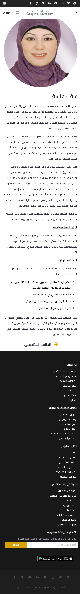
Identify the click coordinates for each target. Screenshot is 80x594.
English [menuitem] (6, 12)
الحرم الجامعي (69, 385)
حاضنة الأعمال (69, 519)
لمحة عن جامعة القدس (64, 371)
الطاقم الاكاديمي (68, 462)
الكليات (73, 452)
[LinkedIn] (49, 3)
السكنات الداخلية (68, 510)
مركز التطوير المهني (67, 524)
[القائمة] (17, 12)
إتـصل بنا (73, 400)
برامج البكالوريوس (68, 419)
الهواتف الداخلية (68, 476)
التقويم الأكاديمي (67, 467)
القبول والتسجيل (68, 414)
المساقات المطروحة (66, 472)
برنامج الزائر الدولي (68, 438)
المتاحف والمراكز (68, 381)
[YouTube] (55, 3)
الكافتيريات (71, 500)
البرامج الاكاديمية (68, 457)
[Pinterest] (36, 3)
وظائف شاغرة (70, 395)
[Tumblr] (30, 3)
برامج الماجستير (69, 424)
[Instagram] (62, 3)
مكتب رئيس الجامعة (66, 376)
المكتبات (72, 390)
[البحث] (76, 13)
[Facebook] (74, 3)
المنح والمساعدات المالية (64, 433)
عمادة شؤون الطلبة (66, 515)
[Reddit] (43, 3)
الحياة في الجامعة (67, 491)
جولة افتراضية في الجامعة (63, 495)
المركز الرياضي (70, 505)
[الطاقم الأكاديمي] (54, 344)
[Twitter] (68, 3)
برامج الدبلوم (70, 429)
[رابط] (40, 13)
